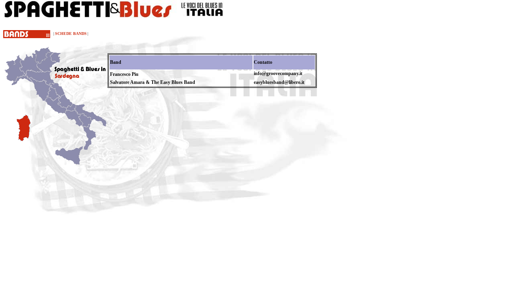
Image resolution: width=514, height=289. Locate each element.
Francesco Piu (124, 74)
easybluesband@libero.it (279, 82)
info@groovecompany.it (278, 73)
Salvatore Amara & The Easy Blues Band (152, 82)
